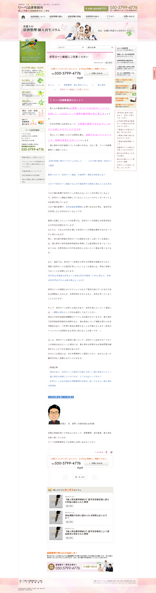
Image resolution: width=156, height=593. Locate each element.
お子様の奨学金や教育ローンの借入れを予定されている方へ (125, 123)
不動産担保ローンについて (32, 171)
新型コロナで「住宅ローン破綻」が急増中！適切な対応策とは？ (77, 175)
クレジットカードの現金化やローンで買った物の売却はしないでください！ (33, 164)
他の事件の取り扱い (130, 581)
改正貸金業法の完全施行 (31, 175)
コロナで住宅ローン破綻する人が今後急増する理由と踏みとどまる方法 (80, 184)
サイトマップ (123, 583)
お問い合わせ (132, 583)
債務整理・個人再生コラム (76, 85)
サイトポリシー (98, 583)
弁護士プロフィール (99, 581)
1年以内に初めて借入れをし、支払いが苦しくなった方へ (125, 115)
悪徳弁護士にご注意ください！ (33, 157)
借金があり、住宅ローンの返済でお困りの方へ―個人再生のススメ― (81, 372)
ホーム (51, 85)
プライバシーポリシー (111, 583)
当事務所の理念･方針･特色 (115, 581)
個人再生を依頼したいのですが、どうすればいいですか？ (76, 376)
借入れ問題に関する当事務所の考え (33, 181)
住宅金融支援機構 (74, 207)
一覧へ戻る (81, 477)
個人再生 (109, 63)
